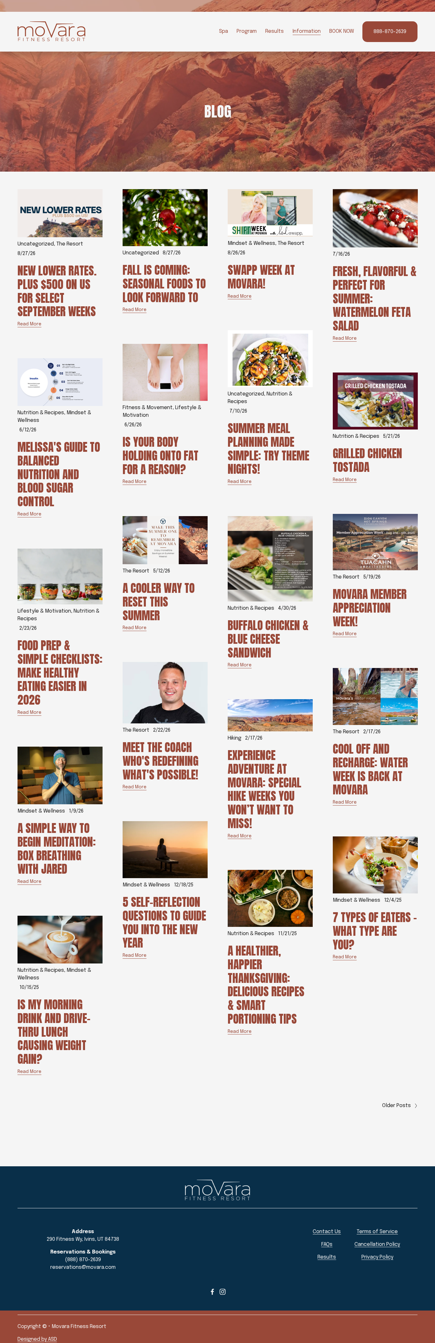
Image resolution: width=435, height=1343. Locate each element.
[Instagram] (222, 1292)
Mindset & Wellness (251, 243)
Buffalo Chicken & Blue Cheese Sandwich (268, 639)
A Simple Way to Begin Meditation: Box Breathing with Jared (57, 849)
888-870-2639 (390, 31)
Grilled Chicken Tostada (367, 460)
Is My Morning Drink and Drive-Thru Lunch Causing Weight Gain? (54, 1032)
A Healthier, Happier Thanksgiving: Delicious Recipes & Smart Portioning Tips (266, 984)
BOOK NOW (341, 31)
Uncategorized (36, 244)
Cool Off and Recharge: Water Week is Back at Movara (370, 769)
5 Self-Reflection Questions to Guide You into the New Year (164, 922)
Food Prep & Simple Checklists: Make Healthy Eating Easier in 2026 (60, 672)
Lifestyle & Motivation (44, 611)
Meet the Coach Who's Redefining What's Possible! (160, 761)
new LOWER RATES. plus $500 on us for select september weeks (57, 291)
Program (247, 31)
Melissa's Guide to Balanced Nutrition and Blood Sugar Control (59, 474)
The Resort (69, 244)
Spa (223, 31)
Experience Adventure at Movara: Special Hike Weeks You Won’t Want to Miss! (264, 789)
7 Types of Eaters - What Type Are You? (375, 931)
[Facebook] (212, 1292)
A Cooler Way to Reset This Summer (159, 601)
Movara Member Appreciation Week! (370, 608)
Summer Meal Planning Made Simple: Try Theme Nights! (268, 449)
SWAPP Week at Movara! (261, 276)
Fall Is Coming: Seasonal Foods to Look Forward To (164, 283)
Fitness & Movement (148, 407)
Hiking (234, 738)
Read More (29, 324)
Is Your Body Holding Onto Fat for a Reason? (160, 455)
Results (274, 31)
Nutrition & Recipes (41, 413)
